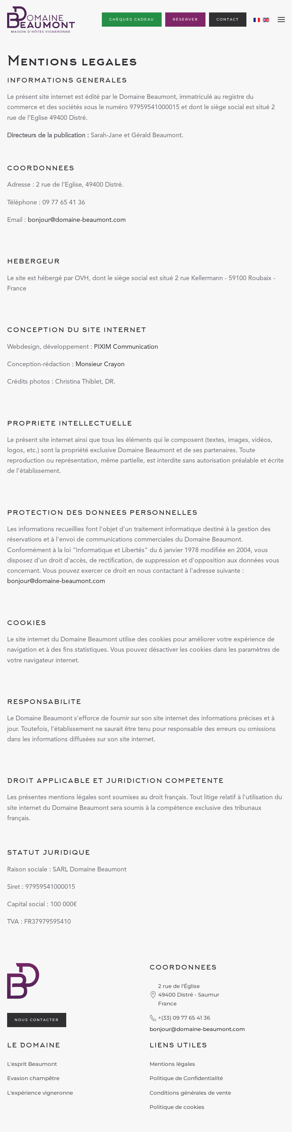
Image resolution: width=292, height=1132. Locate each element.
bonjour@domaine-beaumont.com (77, 220)
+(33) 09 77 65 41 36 (184, 1017)
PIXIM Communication (126, 347)
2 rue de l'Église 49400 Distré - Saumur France (188, 995)
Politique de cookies (177, 1107)
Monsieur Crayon (100, 364)
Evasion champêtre (33, 1078)
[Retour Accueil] (41, 19)
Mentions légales (172, 1064)
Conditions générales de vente (190, 1092)
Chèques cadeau (131, 19)
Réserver (185, 19)
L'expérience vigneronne (40, 1092)
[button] (281, 19)
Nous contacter (37, 1020)
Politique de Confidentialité (186, 1078)
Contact (228, 19)
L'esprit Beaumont (32, 1064)
